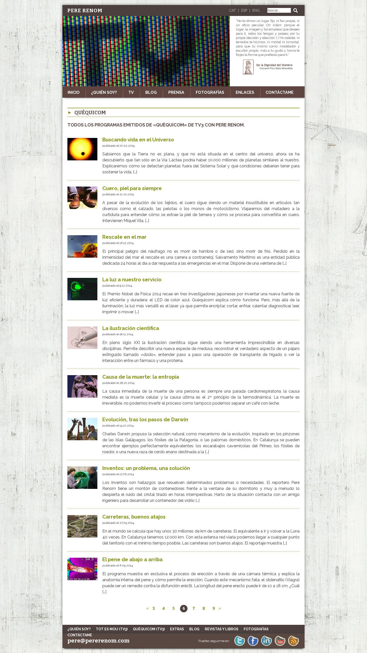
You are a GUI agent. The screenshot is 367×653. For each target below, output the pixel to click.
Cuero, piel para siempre (132, 188)
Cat (232, 10)
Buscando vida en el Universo (138, 140)
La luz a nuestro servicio (132, 280)
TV (131, 92)
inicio (74, 92)
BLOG (151, 92)
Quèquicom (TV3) (149, 629)
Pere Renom (84, 10)
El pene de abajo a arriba (132, 559)
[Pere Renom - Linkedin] (266, 646)
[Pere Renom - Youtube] (280, 646)
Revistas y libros (221, 629)
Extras (177, 629)
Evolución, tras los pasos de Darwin (145, 420)
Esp (244, 10)
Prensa (176, 92)
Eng (256, 10)
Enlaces (245, 92)
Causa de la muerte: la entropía (140, 377)
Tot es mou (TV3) (112, 629)
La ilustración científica (130, 328)
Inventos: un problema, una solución (146, 468)
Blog (194, 629)
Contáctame (280, 92)
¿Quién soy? (104, 92)
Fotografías (210, 92)
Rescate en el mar (124, 237)
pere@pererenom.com (98, 640)
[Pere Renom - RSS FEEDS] (293, 646)
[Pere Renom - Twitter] (239, 646)
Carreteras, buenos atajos (134, 517)
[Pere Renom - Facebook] (253, 646)
